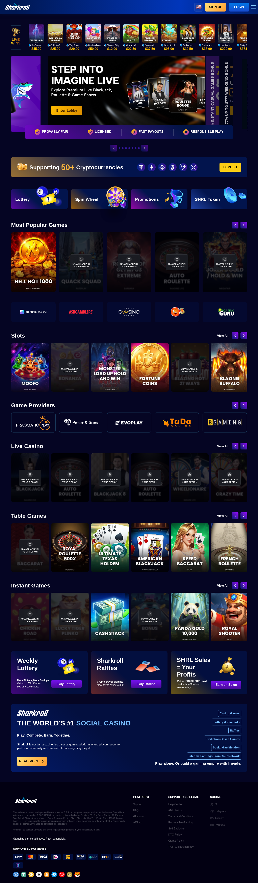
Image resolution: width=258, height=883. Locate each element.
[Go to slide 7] (138, 148)
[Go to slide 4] (127, 148)
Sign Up (215, 7)
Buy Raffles (146, 684)
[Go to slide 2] (121, 148)
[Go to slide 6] (134, 148)
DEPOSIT (230, 167)
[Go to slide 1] (118, 148)
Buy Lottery (66, 684)
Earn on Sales (226, 684)
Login (239, 7)
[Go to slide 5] (131, 148)
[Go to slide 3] (124, 148)
